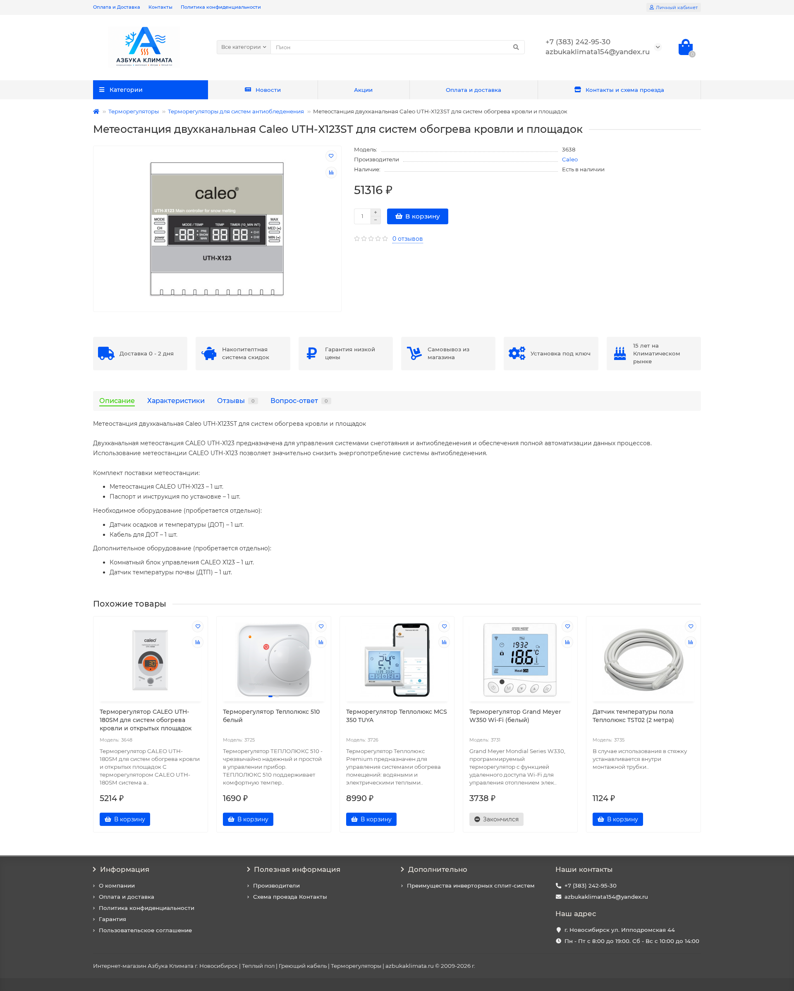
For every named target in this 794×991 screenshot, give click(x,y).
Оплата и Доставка (116, 7)
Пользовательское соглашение (145, 930)
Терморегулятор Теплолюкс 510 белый (271, 716)
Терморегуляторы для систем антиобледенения (236, 111)
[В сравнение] (331, 172)
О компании (117, 885)
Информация (124, 869)
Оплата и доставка (473, 89)
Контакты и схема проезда (625, 89)
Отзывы (236, 400)
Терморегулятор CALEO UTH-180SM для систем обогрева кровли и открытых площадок (145, 720)
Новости (268, 89)
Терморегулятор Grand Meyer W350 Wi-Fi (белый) (515, 716)
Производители (276, 885)
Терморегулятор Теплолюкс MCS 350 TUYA (396, 716)
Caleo (570, 159)
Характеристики (176, 400)
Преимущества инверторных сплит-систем (471, 885)
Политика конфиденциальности (221, 7)
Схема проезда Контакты (290, 896)
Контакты (160, 7)
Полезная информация (297, 869)
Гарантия (112, 919)
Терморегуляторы (133, 111)
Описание (117, 400)
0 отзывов (407, 238)
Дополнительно (437, 869)
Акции (363, 89)
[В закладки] (331, 156)
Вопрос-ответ (299, 400)
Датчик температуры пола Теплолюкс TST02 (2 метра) (633, 716)
